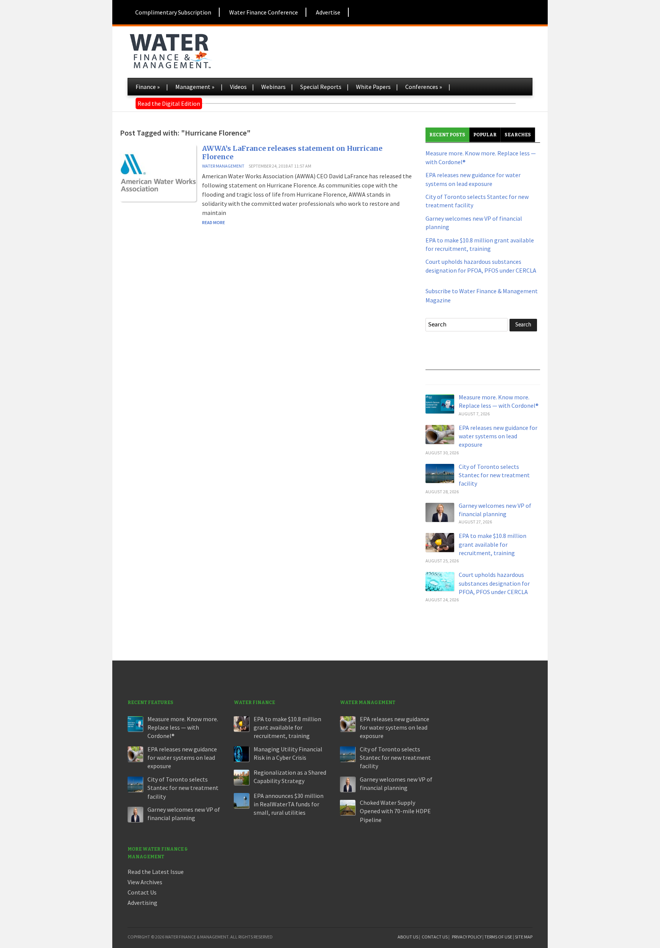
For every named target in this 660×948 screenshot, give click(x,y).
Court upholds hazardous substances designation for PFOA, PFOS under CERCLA (494, 583)
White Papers (373, 86)
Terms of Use (498, 937)
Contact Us (142, 892)
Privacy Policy (467, 937)
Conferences (423, 86)
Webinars (273, 86)
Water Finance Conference (263, 12)
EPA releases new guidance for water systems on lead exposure (498, 436)
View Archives (145, 882)
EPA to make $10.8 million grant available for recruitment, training (492, 544)
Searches (518, 134)
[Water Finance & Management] (171, 49)
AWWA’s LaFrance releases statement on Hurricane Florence (292, 152)
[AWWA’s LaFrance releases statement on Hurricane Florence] (158, 172)
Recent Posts (447, 134)
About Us (408, 937)
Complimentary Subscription (173, 12)
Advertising (142, 902)
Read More (213, 222)
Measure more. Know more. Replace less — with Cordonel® (182, 727)
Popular (485, 134)
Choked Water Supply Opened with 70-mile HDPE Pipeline (395, 811)
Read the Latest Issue (156, 871)
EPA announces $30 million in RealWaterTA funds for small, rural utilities (289, 804)
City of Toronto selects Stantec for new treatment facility (494, 475)
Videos (238, 86)
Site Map (523, 937)
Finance (148, 86)
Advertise (328, 12)
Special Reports (320, 86)
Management (194, 86)
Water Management (223, 166)
